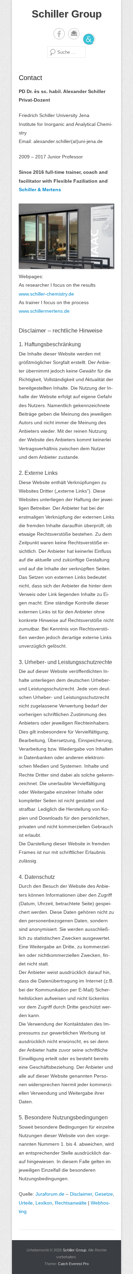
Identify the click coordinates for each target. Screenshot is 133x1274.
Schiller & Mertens (40, 189)
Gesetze (104, 1194)
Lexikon (43, 1203)
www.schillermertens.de (44, 311)
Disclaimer (81, 1194)
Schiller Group (67, 14)
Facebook (59, 33)
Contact (30, 77)
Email (73, 33)
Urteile (26, 1203)
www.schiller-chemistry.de (46, 294)
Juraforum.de (49, 1194)
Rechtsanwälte (71, 1203)
